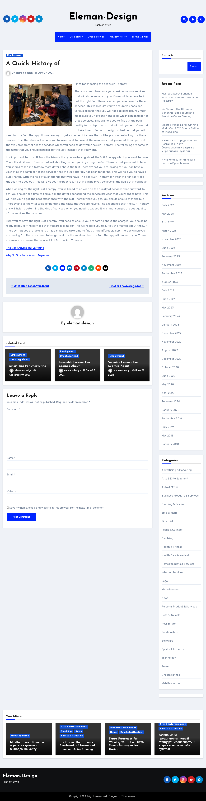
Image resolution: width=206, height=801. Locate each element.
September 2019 (172, 418)
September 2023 (172, 273)
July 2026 (168, 205)
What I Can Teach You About (31, 286)
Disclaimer (76, 37)
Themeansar (128, 796)
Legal (165, 581)
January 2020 (170, 410)
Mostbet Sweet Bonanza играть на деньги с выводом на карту (180, 97)
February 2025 (171, 256)
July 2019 (168, 427)
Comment (13, 409)
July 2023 (168, 290)
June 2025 (168, 247)
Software (167, 640)
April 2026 (168, 222)
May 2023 (168, 307)
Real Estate (169, 623)
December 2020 (172, 358)
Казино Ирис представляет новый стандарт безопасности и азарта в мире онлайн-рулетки (177, 742)
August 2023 (170, 282)
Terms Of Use (140, 37)
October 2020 (170, 367)
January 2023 (170, 324)
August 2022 (170, 350)
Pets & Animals (171, 615)
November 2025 (171, 239)
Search (167, 55)
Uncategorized (19, 359)
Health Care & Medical (175, 555)
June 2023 (168, 299)
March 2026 (169, 230)
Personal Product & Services (179, 606)
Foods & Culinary (172, 529)
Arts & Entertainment (175, 478)
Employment (14, 55)
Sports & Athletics (173, 649)
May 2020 (168, 384)
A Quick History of (33, 64)
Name (11, 458)
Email (11, 474)
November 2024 (172, 264)
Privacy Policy (118, 37)
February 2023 (171, 316)
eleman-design (24, 72)
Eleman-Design (103, 17)
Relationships (170, 632)
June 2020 (168, 375)
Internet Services (172, 572)
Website (11, 491)
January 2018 (170, 444)
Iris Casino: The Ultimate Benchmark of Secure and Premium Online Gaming (178, 113)
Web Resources (171, 683)
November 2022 (172, 341)
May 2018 (167, 435)
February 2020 (171, 401)
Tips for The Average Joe (125, 286)
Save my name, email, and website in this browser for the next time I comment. (57, 507)
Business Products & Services (180, 495)
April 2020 (168, 392)
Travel (165, 666)
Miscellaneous (170, 589)
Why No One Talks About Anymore (27, 255)
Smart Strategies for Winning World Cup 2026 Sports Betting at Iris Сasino (181, 128)
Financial (167, 521)
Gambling (167, 538)
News (165, 598)
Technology (169, 657)
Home (61, 37)
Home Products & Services (178, 563)
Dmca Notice (96, 37)
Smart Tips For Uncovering (27, 366)
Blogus (113, 796)
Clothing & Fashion (173, 504)
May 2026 (168, 213)
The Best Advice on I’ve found (25, 247)
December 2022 (172, 333)
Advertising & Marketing (177, 470)
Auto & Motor (170, 487)
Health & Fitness (172, 546)
